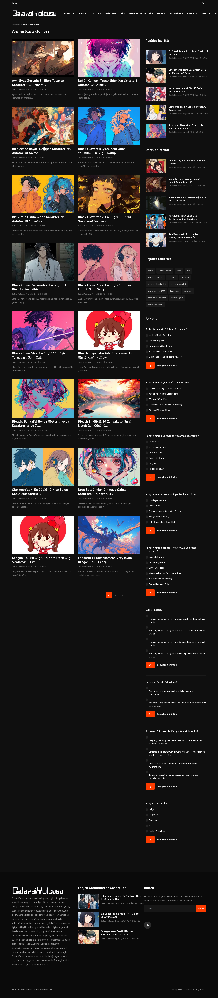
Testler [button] (94, 13)
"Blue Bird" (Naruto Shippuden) (163, 393)
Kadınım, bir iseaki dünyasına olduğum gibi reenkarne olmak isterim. (177, 655)
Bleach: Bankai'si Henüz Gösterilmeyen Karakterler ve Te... (40, 423)
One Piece (154, 441)
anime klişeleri (177, 297)
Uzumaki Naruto (156, 557)
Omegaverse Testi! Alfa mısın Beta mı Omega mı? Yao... (187, 71)
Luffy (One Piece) (157, 567)
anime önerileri (164, 270)
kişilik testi (174, 291)
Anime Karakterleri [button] (140, 13)
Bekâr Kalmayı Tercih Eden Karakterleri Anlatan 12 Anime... (107, 83)
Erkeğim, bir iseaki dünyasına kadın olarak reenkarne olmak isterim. (177, 620)
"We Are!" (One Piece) (159, 399)
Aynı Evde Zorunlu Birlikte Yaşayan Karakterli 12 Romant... (38, 83)
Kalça (151, 809)
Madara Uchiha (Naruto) (160, 335)
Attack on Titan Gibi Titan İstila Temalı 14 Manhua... (186, 127)
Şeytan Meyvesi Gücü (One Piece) (165, 511)
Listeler (205, 13)
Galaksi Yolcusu (18, 89)
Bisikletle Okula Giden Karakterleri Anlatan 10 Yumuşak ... (38, 219)
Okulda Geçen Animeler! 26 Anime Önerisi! (187, 162)
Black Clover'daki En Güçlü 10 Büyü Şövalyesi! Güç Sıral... (104, 219)
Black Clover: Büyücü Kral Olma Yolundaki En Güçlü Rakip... (101, 151)
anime (150, 270)
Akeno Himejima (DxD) (159, 584)
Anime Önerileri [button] (114, 13)
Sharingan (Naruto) (157, 500)
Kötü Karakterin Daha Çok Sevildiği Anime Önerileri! (183, 217)
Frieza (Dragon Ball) (158, 340)
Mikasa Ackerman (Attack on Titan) (165, 573)
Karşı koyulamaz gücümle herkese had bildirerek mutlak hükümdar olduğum (175, 742)
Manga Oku (177, 989)
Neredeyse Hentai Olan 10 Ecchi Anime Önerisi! (186, 90)
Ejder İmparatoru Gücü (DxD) (162, 522)
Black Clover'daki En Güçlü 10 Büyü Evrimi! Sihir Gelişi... (104, 287)
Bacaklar (153, 820)
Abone (201, 908)
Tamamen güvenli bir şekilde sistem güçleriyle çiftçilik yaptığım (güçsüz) (174, 776)
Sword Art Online (157, 457)
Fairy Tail (153, 463)
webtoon (188, 291)
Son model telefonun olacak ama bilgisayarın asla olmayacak (172, 693)
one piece (185, 277)
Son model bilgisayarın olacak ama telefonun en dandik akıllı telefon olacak (177, 704)
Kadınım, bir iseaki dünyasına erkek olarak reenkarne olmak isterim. (177, 632)
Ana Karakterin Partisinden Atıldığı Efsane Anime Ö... (184, 236)
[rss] (147, 925)
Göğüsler (153, 814)
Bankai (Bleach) (156, 505)
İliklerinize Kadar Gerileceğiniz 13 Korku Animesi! (187, 199)
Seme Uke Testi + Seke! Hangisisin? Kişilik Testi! (187, 108)
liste (188, 270)
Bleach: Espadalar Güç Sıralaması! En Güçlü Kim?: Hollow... (105, 355)
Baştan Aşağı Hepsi (158, 830)
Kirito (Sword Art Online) (160, 578)
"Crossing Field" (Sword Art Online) (165, 404)
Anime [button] (160, 13)
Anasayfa (69, 13)
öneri (179, 270)
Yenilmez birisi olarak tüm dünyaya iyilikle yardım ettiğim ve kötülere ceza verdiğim (177, 753)
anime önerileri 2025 (156, 291)
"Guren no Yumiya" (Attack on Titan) (165, 388)
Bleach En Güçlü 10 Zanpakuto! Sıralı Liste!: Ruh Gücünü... (105, 423)
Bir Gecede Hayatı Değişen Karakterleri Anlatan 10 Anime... (41, 151)
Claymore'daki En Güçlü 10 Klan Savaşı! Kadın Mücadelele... (41, 492)
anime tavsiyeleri (178, 284)
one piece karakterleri (157, 284)
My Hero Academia (158, 447)
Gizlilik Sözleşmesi (195, 989)
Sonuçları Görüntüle (167, 365)
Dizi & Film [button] (175, 13)
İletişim (15, 3)
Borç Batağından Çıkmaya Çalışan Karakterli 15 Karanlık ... (103, 492)
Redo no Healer (156, 468)
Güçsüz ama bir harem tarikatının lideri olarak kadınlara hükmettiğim (174, 765)
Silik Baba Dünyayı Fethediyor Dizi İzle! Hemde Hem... (121, 898)
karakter (172, 277)
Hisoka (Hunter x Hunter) (160, 351)
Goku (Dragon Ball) (157, 562)
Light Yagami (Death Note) (161, 346)
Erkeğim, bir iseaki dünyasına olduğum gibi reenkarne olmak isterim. (177, 643)
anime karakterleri (155, 277)
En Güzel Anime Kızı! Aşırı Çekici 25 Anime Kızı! (188, 53)
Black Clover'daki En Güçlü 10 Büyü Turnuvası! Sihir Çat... (38, 355)
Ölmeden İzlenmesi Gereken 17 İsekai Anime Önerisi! (185, 180)
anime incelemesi (155, 304)
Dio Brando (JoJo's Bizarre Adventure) (167, 356)
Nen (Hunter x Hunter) (159, 516)
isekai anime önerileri (157, 297)
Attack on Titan (156, 452)
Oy (150, 365)
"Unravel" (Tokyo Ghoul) (160, 410)
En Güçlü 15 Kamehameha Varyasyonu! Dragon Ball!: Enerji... (106, 560)
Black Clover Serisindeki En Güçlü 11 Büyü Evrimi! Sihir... (39, 287)
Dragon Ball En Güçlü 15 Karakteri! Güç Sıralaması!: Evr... (41, 560)
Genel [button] (81, 13)
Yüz (150, 825)
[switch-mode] (203, 3)
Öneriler (192, 13)
